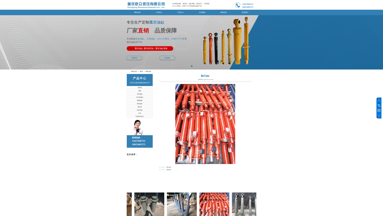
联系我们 (245, 12)
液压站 (140, 107)
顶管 (139, 91)
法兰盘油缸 (139, 97)
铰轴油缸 (140, 100)
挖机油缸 (140, 103)
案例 (141, 71)
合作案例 (202, 12)
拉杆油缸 (140, 110)
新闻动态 (223, 12)
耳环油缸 (140, 94)
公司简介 (159, 12)
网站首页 (137, 12)
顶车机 (140, 87)
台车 (139, 113)
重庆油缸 (148, 71)
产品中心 (180, 12)
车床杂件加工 (140, 116)
